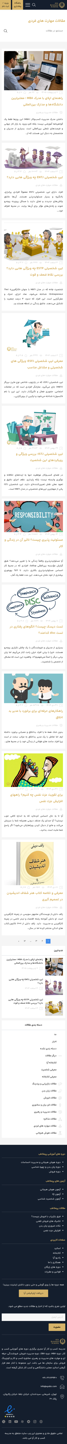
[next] (19, 941)
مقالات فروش (50, 1098)
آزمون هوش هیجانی (50, 1189)
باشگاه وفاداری (17, 4)
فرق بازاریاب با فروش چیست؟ (46, 1216)
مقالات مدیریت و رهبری (45, 1112)
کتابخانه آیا (51, 1063)
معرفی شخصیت (49, 1070)
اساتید (57, 1248)
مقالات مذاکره (50, 1119)
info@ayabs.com (49, 1386)
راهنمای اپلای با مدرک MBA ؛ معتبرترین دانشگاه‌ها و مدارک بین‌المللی (24, 961)
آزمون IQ (56, 1194)
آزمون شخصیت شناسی (49, 1199)
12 (25, 941)
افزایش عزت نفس (52, 1230)
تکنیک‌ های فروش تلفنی (48, 1221)
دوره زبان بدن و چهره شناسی (46, 1167)
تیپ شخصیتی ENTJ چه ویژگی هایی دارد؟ (35, 177)
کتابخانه (57, 1253)
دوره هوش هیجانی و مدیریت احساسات (41, 1162)
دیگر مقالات (51, 1056)
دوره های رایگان (52, 1267)
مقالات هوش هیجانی (46, 1133)
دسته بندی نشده (48, 1049)
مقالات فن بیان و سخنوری (44, 1105)
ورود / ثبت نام (5, 4)
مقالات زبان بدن (49, 1091)
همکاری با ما (54, 1262)
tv (55, 1034)
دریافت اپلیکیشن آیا (33, 1293)
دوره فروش (55, 1172)
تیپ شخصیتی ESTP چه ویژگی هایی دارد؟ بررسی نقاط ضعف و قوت (25, 1001)
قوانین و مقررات (53, 1272)
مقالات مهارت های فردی (45, 1126)
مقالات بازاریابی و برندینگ (44, 1084)
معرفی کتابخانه (49, 1077)
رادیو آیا (57, 1258)
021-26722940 (49, 1378)
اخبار (54, 1041)
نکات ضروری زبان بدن (50, 1226)
